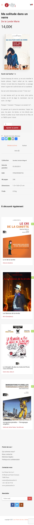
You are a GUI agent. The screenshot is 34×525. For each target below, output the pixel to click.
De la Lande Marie (10, 21)
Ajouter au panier (12, 128)
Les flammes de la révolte (11, 313)
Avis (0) (17, 151)
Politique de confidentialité (11, 459)
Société (15, 160)
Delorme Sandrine (8, 263)
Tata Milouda (20, 427)
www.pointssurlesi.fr (8, 485)
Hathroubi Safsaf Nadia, (9, 427)
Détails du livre (12, 145)
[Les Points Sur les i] (10, 5)
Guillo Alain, (6, 372)
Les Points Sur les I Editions (21, 519)
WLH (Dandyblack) (8, 316)
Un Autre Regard (22, 160)
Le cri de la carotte (9, 260)
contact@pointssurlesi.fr (9, 480)
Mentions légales (7, 457)
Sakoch (12, 372)
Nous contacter (7, 454)
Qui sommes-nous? (8, 451)
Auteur (24, 145)
